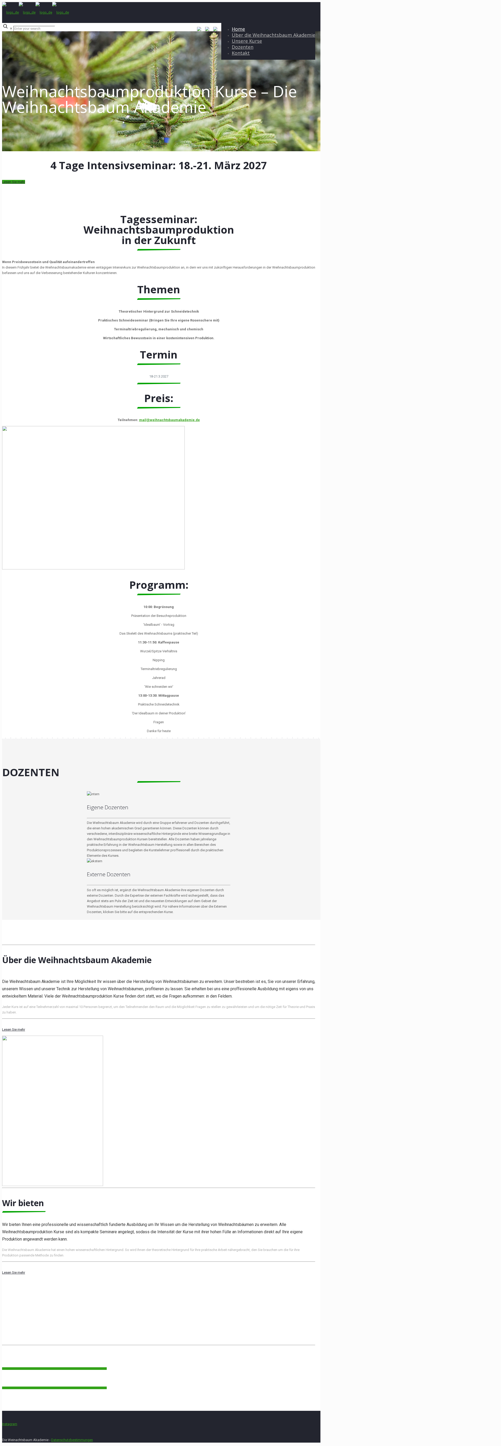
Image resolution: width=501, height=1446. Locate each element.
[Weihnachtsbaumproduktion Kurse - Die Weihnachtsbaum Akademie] (35, 12)
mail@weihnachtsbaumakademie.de (169, 420)
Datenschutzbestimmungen (72, 1440)
